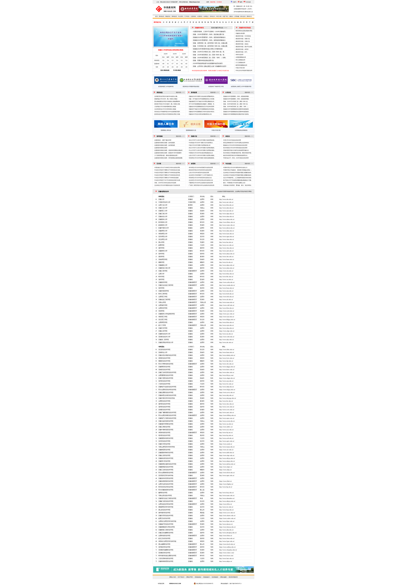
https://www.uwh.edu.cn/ (226, 311)
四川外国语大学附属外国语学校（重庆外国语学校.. (237, 153)
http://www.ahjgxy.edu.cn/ (227, 367)
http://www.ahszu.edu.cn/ (226, 254)
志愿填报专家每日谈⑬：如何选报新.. (164, 142)
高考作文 (249, 16)
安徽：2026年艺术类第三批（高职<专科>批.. (235, 101)
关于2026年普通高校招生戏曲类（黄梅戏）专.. (202, 104)
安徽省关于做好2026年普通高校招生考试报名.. (202, 109)
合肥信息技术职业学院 (165, 504)
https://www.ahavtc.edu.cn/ (227, 515)
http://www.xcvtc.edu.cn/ (226, 409)
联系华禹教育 (233, 577)
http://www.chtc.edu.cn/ (226, 256)
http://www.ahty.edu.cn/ (226, 395)
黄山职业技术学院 (164, 510)
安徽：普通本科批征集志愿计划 (203, 60)
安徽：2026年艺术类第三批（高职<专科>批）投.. (209, 52)
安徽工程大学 (162, 213)
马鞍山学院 (162, 302)
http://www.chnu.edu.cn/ (226, 239)
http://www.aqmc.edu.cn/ (226, 475)
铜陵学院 (161, 262)
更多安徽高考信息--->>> (219, 28)
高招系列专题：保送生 (242, 44)
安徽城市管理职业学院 (165, 424)
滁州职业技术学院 (164, 404)
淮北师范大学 (162, 239)
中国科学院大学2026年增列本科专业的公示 (235, 167)
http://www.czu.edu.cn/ (226, 279)
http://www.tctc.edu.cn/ (226, 507)
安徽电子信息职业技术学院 (167, 387)
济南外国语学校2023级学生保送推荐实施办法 (236, 150)
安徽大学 (161, 199)
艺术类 (159, 163)
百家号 (234, 2)
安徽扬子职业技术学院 (165, 524)
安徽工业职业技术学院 (165, 470)
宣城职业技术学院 (164, 409)
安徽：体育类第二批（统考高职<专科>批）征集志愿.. (210, 43)
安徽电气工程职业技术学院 (167, 418)
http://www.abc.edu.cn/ (226, 342)
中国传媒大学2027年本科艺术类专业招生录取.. (167, 167)
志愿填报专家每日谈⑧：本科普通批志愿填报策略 (168, 158)
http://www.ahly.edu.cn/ (226, 530)
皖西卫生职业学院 (164, 518)
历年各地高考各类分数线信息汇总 (243, 11)
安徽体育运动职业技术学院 (167, 395)
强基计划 (194, 136)
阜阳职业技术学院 (164, 358)
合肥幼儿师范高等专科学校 (167, 521)
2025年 (175, 54)
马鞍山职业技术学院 (165, 495)
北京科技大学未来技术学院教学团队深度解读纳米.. (237, 172)
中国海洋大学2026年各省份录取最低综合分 (201, 153)
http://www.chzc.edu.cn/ (226, 404)
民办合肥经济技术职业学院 (167, 389)
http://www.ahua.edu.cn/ (226, 328)
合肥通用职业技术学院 (165, 375)
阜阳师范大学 (162, 233)
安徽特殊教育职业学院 (165, 561)
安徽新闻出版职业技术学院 (167, 464)
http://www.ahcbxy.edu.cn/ (227, 464)
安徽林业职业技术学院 (165, 458)
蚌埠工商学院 (162, 294)
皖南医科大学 (162, 225)
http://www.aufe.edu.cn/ (226, 251)
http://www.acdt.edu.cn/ (226, 438)
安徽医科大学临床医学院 (166, 314)
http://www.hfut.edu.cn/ (226, 205)
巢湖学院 (161, 256)
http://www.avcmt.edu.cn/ (227, 421)
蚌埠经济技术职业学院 (165, 487)
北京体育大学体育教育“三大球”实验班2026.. (201, 175)
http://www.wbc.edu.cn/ (226, 364)
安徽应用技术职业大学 (165, 342)
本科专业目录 (239, 54)
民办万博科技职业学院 (165, 364)
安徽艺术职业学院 (164, 444)
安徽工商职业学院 (164, 427)
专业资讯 (180, 16)
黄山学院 (161, 242)
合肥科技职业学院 (164, 535)
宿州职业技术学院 (164, 381)
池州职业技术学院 (164, 407)
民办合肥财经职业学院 (165, 472)
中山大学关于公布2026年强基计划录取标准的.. (202, 150)
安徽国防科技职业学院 (165, 438)
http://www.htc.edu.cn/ (226, 401)
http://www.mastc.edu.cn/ (227, 495)
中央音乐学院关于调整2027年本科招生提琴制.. (167, 172)
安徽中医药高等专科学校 (166, 398)
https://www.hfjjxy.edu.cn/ (227, 389)
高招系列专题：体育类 (242, 49)
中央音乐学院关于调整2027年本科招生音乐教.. (167, 170)
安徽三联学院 (162, 271)
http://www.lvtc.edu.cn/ (226, 384)
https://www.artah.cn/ (225, 444)
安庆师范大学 (162, 236)
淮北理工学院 (162, 319)
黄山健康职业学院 (164, 544)
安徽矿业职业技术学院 (165, 501)
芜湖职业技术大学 (164, 337)
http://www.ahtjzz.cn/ (225, 561)
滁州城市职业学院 (164, 512)
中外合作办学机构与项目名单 (244, 70)
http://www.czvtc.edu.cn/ (226, 407)
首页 (156, 16)
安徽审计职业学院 (164, 461)
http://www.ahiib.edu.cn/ (226, 452)
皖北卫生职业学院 (164, 538)
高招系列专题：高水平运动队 (244, 46)
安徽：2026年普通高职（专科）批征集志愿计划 (208, 34)
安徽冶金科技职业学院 (165, 421)
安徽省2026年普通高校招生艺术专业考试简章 (201, 106)
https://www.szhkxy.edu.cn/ (227, 547)
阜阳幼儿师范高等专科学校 (167, 541)
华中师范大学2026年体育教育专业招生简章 (201, 167)
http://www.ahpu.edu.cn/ (226, 213)
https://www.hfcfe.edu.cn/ (227, 472)
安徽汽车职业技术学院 (165, 515)
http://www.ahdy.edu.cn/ (226, 387)
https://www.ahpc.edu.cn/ (226, 331)
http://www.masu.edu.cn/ (226, 302)
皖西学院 (161, 245)
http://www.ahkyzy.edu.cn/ (227, 501)
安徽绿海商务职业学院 (165, 481)
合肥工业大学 (162, 205)
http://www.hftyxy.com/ (226, 375)
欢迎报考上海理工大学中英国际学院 (241, 86)
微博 (241, 2)
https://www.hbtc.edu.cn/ (226, 349)
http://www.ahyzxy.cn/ (226, 524)
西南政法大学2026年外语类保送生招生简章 (235, 145)
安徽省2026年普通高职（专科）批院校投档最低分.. (209, 37)
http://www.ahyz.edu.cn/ (226, 339)
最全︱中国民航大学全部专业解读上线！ (234, 182)
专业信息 (228, 163)
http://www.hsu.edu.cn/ (226, 242)
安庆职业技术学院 (164, 441)
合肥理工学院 (162, 296)
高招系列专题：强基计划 (243, 38)
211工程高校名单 (240, 62)
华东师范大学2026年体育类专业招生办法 (200, 177)
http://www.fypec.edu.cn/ (226, 541)
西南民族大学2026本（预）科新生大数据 (165, 99)
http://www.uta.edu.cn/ (226, 334)
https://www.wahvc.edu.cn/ (227, 518)
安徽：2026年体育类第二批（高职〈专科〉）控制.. (209, 57)
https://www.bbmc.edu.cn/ (227, 222)
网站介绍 (172, 577)
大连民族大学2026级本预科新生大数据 (165, 106)
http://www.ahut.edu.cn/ (226, 208)
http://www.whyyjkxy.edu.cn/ (228, 550)
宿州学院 (161, 254)
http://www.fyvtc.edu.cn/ (226, 358)
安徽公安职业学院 (164, 455)
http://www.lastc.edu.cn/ (226, 558)
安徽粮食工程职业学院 (165, 530)
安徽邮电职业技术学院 (165, 467)
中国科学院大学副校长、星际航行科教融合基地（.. (237, 170)
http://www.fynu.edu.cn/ (226, 233)
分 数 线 (228, 92)
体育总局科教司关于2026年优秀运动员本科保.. (236, 142)
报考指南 (160, 136)
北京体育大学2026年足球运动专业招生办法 (201, 180)
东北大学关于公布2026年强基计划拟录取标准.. (202, 140)
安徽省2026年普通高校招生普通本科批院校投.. (236, 109)
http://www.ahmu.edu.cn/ (226, 219)
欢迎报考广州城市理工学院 (216, 86)
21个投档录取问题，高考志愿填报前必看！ (166, 155)
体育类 (193, 163)
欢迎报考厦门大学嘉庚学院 (166, 86)
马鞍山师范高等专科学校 (166, 447)
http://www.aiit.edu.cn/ (226, 299)
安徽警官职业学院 (164, 367)
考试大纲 (218, 16)
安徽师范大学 (162, 231)
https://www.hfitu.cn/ (225, 504)
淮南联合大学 (162, 352)
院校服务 (206, 577)
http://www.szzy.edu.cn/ (226, 381)
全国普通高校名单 (241, 57)
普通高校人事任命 (166, 130)
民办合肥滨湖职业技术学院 (167, 415)
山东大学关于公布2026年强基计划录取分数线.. (202, 155)
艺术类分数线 (177, 70)
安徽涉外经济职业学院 (165, 478)
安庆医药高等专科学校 (165, 475)
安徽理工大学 (162, 211)
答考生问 (212, 16)
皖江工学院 (162, 325)
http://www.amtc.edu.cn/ (226, 412)
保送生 (227, 136)
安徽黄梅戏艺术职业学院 (166, 527)
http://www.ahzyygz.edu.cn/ (227, 398)
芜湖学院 (161, 311)
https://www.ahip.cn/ (225, 470)
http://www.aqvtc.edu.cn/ (226, 441)
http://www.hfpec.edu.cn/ (226, 521)
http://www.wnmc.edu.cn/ (227, 225)
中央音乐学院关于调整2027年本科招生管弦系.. (167, 175)
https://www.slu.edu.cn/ (226, 271)
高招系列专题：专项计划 (243, 41)
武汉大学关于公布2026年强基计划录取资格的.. (202, 148)
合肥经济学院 (162, 308)
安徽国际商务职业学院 (165, 452)
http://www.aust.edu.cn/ (226, 211)
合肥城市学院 (162, 305)
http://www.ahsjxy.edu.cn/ (227, 461)
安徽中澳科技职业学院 (165, 429)
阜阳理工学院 (162, 316)
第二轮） (250, 6)
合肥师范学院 (162, 322)
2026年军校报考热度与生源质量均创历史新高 (208, 63)
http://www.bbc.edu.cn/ (226, 276)
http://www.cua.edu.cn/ (226, 424)
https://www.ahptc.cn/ (225, 467)
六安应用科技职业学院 (165, 558)
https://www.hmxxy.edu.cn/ (227, 527)
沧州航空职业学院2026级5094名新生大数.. (166, 96)
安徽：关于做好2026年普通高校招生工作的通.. (202, 99)
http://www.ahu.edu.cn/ (226, 199)
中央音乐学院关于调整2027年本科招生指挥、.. (167, 177)
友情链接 (214, 577)
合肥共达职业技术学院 (165, 484)
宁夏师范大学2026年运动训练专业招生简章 (201, 182)
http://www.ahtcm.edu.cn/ (227, 228)
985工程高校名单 (240, 60)
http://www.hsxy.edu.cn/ (226, 492)
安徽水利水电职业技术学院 (167, 355)
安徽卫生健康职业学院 (165, 533)
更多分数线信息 (164, 70)
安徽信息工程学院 (164, 299)
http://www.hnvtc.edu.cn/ (226, 369)
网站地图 (223, 577)
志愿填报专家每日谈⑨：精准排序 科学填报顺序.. (168, 153)
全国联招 (199, 16)
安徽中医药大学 (163, 228)
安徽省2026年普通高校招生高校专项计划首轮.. (236, 114)
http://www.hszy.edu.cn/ (226, 510)
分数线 (231, 16)
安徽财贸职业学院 (164, 450)
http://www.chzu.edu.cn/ (226, 248)
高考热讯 (161, 16)
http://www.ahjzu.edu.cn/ (226, 265)
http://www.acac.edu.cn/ (226, 429)
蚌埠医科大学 (162, 222)
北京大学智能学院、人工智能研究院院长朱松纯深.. (237, 177)
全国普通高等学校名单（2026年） (243, 9)
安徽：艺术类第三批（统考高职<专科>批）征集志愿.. (210, 46)
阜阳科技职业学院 (164, 432)
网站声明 (189, 577)
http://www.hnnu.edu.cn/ (226, 259)
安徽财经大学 (162, 251)
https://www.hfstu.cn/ (225, 535)
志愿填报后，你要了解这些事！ (163, 140)
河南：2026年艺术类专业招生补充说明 (165, 182)
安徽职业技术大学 (164, 334)
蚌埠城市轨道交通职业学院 (167, 555)
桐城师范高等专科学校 (165, 507)
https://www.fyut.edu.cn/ (226, 316)
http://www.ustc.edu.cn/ (226, 202)
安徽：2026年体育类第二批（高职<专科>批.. (235, 104)
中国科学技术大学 (164, 202)
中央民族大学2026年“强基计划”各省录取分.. (201, 142)
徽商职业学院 (162, 492)
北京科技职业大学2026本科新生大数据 (165, 109)
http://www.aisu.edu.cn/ (226, 291)
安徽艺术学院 (162, 328)
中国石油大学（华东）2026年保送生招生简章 (236, 158)
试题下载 (225, 16)
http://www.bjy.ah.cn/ (225, 487)
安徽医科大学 (162, 219)
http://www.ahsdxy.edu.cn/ (227, 355)
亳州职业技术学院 (164, 435)
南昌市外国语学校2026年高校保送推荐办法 (235, 155)
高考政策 (174, 16)
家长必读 (242, 16)
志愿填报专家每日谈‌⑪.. (161, 148)
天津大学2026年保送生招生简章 (232, 140)
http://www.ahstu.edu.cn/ (226, 268)
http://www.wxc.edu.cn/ (226, 245)
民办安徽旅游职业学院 (165, 490)
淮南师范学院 (162, 259)
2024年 (184, 54)
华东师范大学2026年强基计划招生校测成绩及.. (202, 158)
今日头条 (248, 2)
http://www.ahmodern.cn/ (227, 498)
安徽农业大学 (162, 216)
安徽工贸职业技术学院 (165, 378)
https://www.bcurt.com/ (226, 555)
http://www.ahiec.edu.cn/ (226, 372)
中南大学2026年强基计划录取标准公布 (199, 145)
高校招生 (167, 16)
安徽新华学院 (162, 282)
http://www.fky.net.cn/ (226, 432)
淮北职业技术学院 (164, 349)
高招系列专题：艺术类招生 (243, 36)
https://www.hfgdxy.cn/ (226, 484)
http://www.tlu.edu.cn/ (226, 262)
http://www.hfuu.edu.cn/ (226, 274)
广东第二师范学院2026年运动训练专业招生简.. (202, 185)
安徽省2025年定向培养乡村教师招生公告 (200, 114)
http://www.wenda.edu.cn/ (227, 285)
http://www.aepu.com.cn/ (226, 418)
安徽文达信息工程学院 (165, 285)
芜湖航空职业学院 (164, 553)
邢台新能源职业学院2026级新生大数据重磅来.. (167, 101)
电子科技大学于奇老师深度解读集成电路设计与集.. (237, 180)
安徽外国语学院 (163, 291)
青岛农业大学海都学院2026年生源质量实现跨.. (167, 111)
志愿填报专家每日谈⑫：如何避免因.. (164, 145)
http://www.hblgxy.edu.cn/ (227, 319)
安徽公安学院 (162, 331)
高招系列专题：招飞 (241, 52)
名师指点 (206, 16)
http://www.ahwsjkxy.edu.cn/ (228, 533)
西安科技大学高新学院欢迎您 (191, 86)
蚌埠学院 (161, 276)
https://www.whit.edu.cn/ (226, 337)
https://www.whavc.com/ (226, 553)
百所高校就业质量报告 (241, 130)
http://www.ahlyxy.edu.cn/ (227, 458)
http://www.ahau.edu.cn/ (226, 216)
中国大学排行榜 (240, 68)
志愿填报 (193, 16)
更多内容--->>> (180, 92)
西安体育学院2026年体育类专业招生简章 (200, 170)
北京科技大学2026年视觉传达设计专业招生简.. (167, 185)
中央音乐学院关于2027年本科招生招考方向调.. (167, 180)
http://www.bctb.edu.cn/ (226, 294)
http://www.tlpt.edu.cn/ (226, 361)
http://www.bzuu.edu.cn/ (226, 288)
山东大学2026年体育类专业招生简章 (199, 172)
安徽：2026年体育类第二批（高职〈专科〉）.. (236, 106)
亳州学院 (161, 288)
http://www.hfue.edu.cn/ (226, 308)
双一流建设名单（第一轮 (241, 6)
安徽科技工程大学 (164, 268)
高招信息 (160, 92)
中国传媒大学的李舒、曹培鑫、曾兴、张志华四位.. (237, 185)
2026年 (166, 54)
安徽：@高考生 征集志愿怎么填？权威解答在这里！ (210, 66)
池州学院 (161, 279)
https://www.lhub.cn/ (225, 481)
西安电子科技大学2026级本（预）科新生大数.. (167, 104)
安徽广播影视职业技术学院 (167, 412)
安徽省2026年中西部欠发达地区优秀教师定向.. (202, 96)
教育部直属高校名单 (241, 65)
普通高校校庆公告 (191, 130)
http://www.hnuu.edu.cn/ (226, 352)
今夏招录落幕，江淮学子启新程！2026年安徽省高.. (209, 31)
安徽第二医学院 (163, 339)
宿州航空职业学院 (164, 547)
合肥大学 (161, 274)
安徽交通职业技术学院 (165, 392)
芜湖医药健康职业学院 (165, 550)
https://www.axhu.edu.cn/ (227, 282)
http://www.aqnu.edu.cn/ (226, 236)
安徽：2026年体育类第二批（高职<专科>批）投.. (209, 55)
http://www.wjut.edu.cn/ (226, 325)
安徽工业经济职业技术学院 (167, 372)
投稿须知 (198, 577)
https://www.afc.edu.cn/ (226, 450)
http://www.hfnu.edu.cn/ (226, 322)
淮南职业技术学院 (164, 369)
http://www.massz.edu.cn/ (227, 447)
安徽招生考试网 (240, 33)
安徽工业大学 (162, 208)
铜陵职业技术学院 (164, 361)
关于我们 (181, 577)
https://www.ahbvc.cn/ (226, 427)
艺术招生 (187, 16)
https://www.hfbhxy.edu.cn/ (227, 415)
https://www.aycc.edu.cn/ (226, 314)
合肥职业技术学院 (164, 401)
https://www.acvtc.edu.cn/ (227, 392)
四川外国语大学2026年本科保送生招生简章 (235, 148)
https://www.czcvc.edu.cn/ (227, 512)
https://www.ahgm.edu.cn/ (227, 378)
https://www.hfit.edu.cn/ (226, 296)
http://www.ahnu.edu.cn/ (226, 231)
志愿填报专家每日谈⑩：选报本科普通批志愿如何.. (168, 150)
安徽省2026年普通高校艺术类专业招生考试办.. (202, 111)
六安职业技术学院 (164, 384)
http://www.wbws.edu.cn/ (227, 538)
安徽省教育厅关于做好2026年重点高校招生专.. (202, 101)
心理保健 (236, 16)
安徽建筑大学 (162, 265)
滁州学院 (161, 248)
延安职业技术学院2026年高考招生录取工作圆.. (167, 114)
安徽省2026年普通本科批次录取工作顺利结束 (208, 49)
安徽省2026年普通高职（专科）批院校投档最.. (236, 96)
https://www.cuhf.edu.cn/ (226, 305)
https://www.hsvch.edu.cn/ (227, 544)
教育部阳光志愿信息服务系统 (244, 30)
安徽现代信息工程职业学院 (167, 498)
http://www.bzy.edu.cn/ (226, 435)
